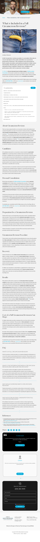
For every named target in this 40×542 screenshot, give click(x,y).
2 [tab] (19, 478)
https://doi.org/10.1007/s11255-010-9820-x (27, 425)
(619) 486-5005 (34, 1)
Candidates (7, 92)
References (7, 119)
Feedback (25, 533)
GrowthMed (30, 526)
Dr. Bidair (4, 71)
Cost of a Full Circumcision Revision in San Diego (18, 105)
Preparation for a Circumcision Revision (16, 97)
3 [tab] (20, 478)
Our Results (25, 11)
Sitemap (22, 533)
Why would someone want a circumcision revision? (18, 114)
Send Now (20, 506)
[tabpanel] (20, 442)
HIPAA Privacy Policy (17, 533)
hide (33, 87)
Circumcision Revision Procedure (13, 99)
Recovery (6, 101)
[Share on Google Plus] (17, 430)
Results (6, 103)
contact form (20, 81)
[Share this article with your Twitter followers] (11, 430)
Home (3, 17)
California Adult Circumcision (20, 181)
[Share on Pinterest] (19, 430)
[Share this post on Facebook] (8, 430)
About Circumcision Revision (12, 90)
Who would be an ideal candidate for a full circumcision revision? (20, 117)
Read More (20, 445)
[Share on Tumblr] (14, 430)
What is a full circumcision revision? (14, 109)
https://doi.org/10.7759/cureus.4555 (11, 420)
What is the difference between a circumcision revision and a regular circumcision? (19, 112)
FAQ (5, 107)
